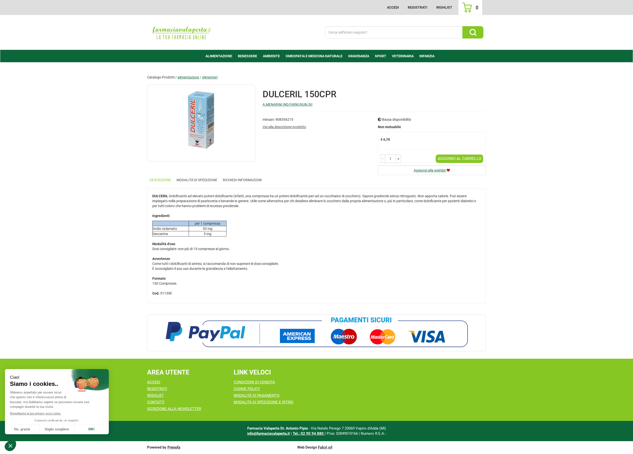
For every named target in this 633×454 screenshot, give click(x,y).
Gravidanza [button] (358, 56)
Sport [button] (380, 56)
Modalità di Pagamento (256, 395)
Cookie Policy (247, 389)
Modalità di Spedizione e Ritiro (263, 402)
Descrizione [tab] (160, 180)
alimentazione (188, 77)
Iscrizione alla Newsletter (174, 409)
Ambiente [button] (271, 56)
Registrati (417, 7)
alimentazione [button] (218, 56)
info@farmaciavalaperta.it (268, 433)
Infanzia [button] (426, 56)
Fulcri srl (325, 447)
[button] (383, 159)
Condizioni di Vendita (254, 382)
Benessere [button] (247, 56)
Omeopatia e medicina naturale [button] (314, 56)
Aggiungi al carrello (459, 158)
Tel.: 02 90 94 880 (309, 433)
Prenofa (173, 447)
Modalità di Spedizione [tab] (197, 180)
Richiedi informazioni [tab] (242, 180)
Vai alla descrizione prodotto (284, 127)
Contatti (155, 402)
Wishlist (444, 7)
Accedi (393, 7)
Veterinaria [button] (403, 56)
